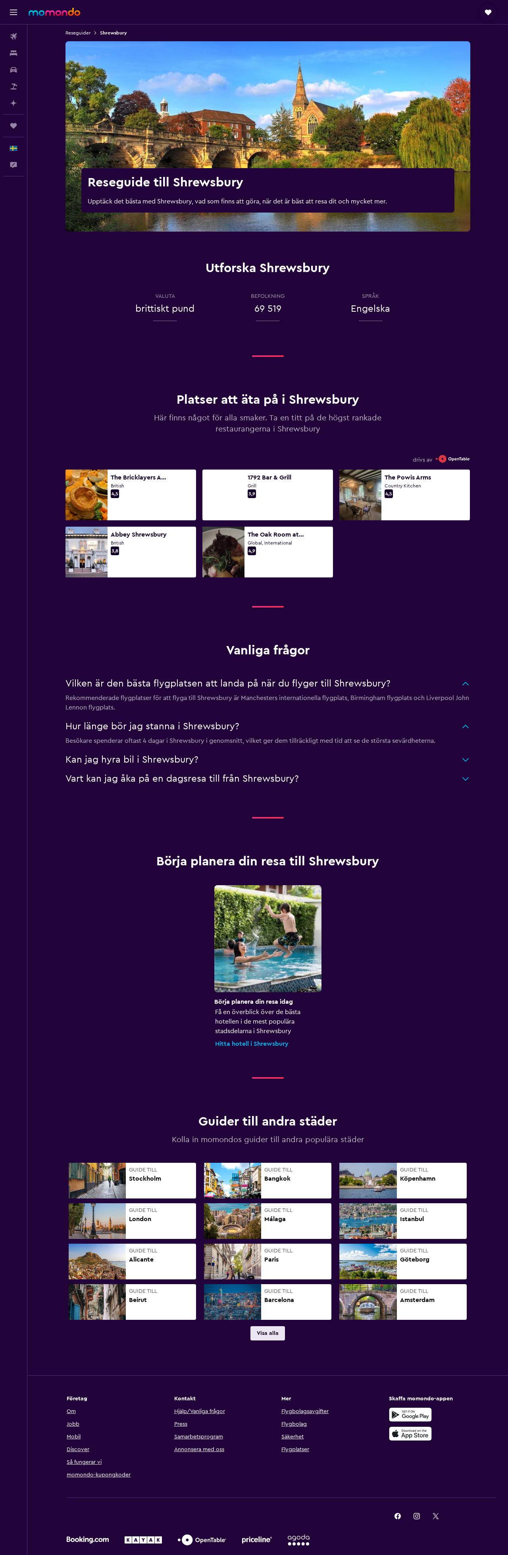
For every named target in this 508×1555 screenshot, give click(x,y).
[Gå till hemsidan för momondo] (54, 12)
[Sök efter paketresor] (13, 86)
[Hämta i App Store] (410, 1434)
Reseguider (77, 33)
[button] (13, 12)
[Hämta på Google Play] (410, 1414)
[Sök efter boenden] (13, 53)
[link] (267, 1333)
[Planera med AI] (13, 103)
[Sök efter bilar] (13, 70)
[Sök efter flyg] (13, 36)
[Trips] (13, 126)
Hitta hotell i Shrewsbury (252, 1044)
